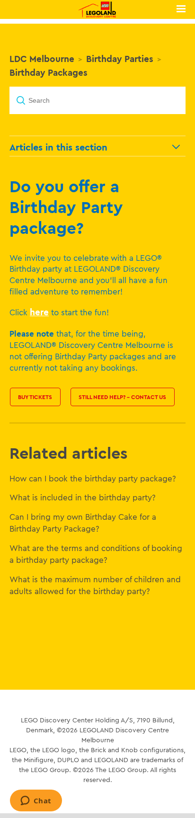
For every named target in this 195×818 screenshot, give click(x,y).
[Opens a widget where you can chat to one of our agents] (35, 801)
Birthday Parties (119, 58)
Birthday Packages (48, 72)
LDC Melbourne (41, 58)
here (39, 312)
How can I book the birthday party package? (92, 478)
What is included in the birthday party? (82, 497)
